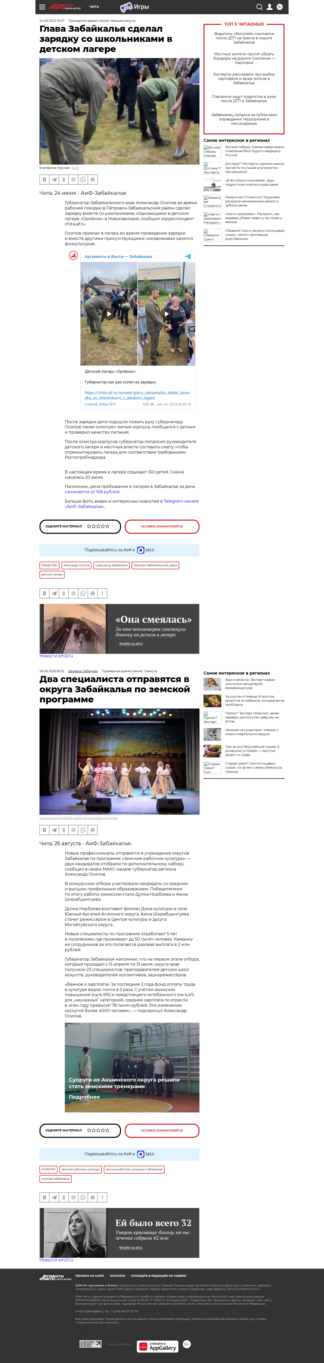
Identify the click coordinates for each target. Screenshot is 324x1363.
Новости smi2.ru (56, 655)
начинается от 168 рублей (92, 491)
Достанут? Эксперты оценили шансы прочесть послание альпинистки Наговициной (254, 168)
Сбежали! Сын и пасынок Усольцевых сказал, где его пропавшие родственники (255, 235)
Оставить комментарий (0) (162, 526)
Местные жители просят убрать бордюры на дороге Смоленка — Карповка (244, 58)
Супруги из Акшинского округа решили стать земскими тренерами (124, 1083)
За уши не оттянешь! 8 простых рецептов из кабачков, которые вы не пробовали (254, 700)
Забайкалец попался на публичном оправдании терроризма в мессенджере (244, 119)
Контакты (117, 1276)
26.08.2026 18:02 (51, 671)
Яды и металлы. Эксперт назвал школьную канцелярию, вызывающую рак (250, 684)
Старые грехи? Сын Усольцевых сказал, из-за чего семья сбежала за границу (253, 767)
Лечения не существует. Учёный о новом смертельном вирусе (251, 732)
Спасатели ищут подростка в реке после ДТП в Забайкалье (244, 99)
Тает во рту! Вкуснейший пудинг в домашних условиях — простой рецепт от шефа (252, 751)
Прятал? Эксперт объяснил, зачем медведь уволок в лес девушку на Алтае (252, 717)
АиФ (75, 168)
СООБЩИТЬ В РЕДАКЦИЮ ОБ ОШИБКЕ (158, 1276)
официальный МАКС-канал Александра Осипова (78, 818)
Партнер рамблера (119, 1344)
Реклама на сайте (89, 1276)
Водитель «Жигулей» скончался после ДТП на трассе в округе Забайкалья (244, 38)
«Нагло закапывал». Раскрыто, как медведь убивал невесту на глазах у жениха (253, 218)
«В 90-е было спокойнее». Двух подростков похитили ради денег (252, 182)
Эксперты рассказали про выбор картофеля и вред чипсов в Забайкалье (244, 78)
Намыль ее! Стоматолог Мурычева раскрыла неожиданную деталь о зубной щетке (252, 201)
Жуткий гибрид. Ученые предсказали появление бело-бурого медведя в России (254, 151)
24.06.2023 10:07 (51, 21)
